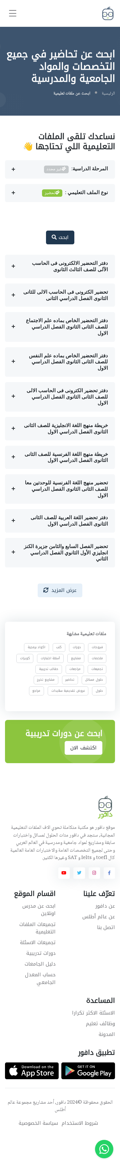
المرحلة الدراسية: (77, 169)
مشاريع (76, 658)
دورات (77, 648)
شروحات (97, 648)
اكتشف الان (83, 747)
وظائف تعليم (100, 1023)
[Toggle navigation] (12, 13)
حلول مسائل (94, 680)
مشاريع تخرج (46, 680)
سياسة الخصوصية (38, 1123)
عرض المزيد (64, 590)
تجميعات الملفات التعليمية (37, 928)
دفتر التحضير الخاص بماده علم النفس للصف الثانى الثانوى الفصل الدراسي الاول (68, 362)
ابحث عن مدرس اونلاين (39, 909)
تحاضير (69, 680)
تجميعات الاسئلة (38, 942)
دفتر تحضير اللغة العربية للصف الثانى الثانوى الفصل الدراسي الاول (69, 520)
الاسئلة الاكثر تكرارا (93, 1013)
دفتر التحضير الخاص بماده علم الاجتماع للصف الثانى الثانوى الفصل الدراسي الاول (67, 326)
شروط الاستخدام (80, 1123)
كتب (59, 648)
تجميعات (97, 669)
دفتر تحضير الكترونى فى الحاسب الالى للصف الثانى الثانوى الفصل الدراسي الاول (67, 396)
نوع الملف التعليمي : (76, 193)
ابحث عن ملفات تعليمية (71, 93)
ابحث (63, 237)
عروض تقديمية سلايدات (68, 691)
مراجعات (75, 669)
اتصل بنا (106, 927)
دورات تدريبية (41, 953)
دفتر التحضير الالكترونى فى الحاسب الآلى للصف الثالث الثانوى (70, 266)
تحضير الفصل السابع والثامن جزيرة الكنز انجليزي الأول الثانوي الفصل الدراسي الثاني (66, 552)
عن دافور (105, 906)
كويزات (25, 658)
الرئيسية (108, 93)
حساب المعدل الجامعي (40, 978)
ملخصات (97, 658)
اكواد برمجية (37, 648)
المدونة (107, 1034)
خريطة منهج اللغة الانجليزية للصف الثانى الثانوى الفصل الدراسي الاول (66, 428)
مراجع (36, 691)
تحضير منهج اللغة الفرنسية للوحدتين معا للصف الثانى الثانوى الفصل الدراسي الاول (66, 489)
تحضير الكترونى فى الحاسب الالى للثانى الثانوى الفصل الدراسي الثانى (65, 295)
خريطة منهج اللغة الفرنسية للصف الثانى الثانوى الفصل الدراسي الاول (66, 457)
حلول (99, 691)
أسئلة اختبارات (50, 658)
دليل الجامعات (40, 964)
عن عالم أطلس (98, 916)
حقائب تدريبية (49, 669)
